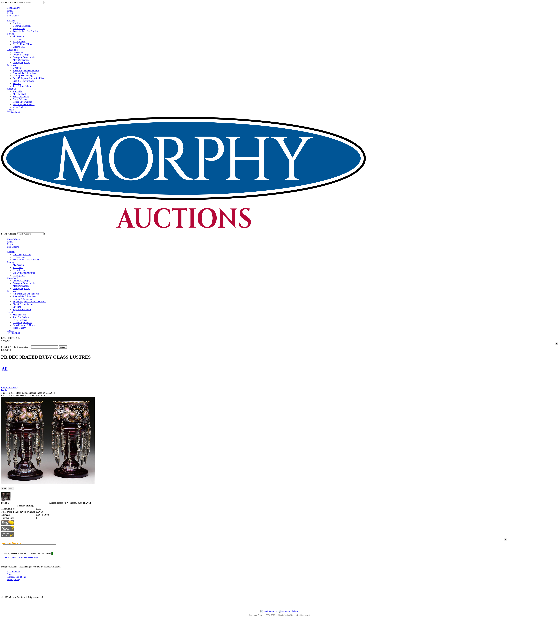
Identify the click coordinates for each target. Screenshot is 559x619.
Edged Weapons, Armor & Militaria (29, 78)
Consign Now (13, 8)
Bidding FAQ (19, 47)
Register (11, 13)
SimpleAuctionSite (285, 615)
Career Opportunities (22, 102)
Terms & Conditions (16, 577)
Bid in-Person (19, 41)
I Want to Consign (21, 54)
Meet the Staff (19, 94)
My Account (18, 36)
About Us (11, 88)
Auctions (11, 20)
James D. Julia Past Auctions (26, 31)
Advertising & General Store (26, 70)
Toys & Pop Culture (22, 86)
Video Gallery (19, 107)
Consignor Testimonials (24, 57)
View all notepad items (28, 558)
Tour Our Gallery (21, 96)
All (5, 369)
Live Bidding (13, 15)
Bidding (10, 33)
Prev (4, 488)
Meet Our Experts (21, 60)
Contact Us (12, 574)
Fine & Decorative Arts (23, 81)
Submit (6, 558)
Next (11, 488)
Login (10, 10)
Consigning (12, 49)
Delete (13, 558)
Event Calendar (20, 99)
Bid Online (18, 39)
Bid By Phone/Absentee (24, 44)
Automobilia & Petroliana (24, 73)
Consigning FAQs (21, 62)
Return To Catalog (9, 387)
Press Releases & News (24, 104)
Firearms (17, 83)
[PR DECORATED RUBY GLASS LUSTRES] (48, 483)
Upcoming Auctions (22, 26)
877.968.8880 (13, 112)
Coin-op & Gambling (22, 75)
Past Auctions (19, 28)
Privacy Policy (13, 579)
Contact (10, 109)
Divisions (11, 65)
